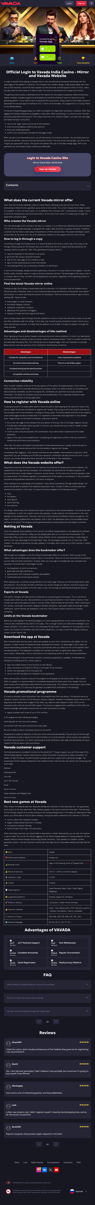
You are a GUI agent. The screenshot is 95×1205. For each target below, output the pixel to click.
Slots (17, 1162)
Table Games (37, 1162)
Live (25, 1162)
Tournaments (53, 1162)
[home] (11, 3)
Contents (68, 1162)
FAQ (78, 1162)
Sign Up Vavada (47, 169)
